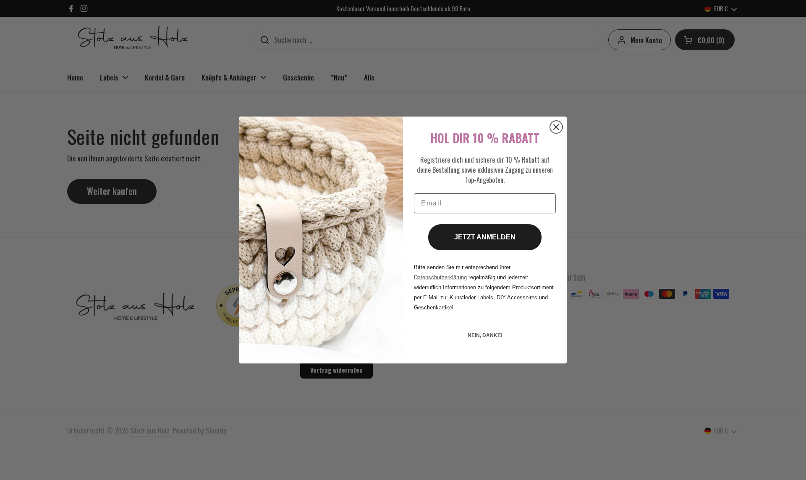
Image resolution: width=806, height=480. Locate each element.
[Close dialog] (556, 127)
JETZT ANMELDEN (485, 237)
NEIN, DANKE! (485, 335)
